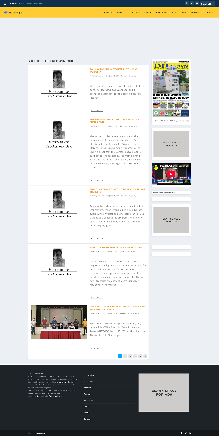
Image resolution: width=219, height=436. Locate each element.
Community (125, 313)
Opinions (195, 12)
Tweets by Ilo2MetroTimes (163, 192)
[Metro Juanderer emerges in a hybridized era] (59, 263)
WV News (121, 12)
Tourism (148, 12)
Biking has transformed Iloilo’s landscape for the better (117, 190)
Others (207, 12)
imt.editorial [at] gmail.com (49, 396)
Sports (175, 12)
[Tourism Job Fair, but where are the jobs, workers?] (59, 85)
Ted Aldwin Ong (103, 76)
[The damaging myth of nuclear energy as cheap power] (59, 135)
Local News (88, 381)
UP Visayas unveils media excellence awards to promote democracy (117, 308)
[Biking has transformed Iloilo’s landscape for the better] (59, 205)
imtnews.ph (60, 382)
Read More (97, 111)
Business (136, 12)
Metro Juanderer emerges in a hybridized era (116, 247)
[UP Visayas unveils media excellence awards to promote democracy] (59, 322)
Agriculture (162, 12)
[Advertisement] (109, 36)
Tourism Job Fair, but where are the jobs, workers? (114, 70)
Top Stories (107, 12)
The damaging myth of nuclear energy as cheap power (114, 121)
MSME (185, 12)
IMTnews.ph (40, 433)
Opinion (124, 76)
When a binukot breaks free (30, 3)
